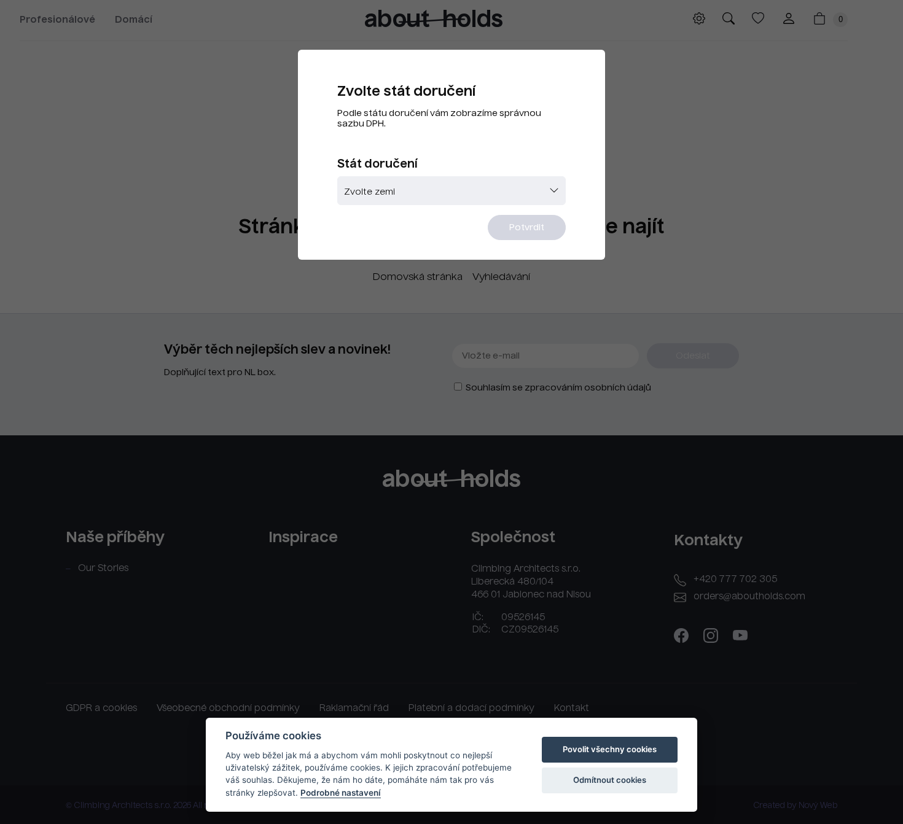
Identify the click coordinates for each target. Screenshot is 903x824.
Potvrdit (526, 227)
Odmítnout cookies (609, 780)
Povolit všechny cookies (610, 749)
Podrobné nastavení (340, 793)
